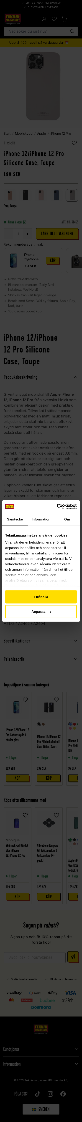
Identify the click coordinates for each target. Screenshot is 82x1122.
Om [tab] (67, 519)
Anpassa (38, 612)
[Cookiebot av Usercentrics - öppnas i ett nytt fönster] (58, 507)
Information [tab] (41, 519)
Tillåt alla (41, 597)
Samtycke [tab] (15, 519)
